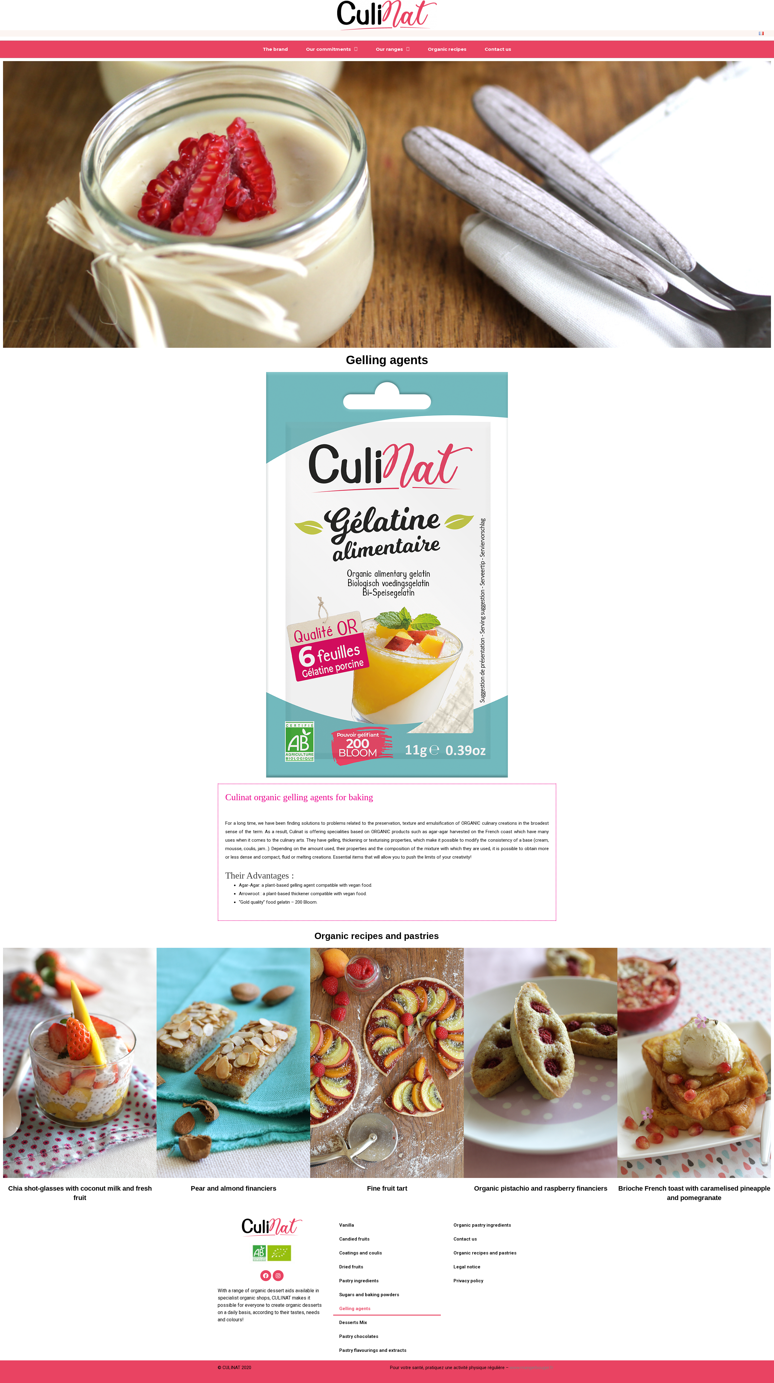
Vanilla (346, 1225)
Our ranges (389, 49)
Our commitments (328, 49)
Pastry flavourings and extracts (372, 1350)
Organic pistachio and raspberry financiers (540, 1188)
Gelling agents (354, 1308)
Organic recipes (447, 49)
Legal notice (467, 1267)
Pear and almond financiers (233, 1188)
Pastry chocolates (358, 1336)
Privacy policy (468, 1281)
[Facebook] (265, 1275)
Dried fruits (351, 1267)
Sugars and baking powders (369, 1294)
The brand (275, 49)
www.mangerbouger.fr (531, 1367)
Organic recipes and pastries (376, 936)
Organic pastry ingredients (482, 1225)
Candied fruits (354, 1239)
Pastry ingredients (359, 1281)
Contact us (498, 49)
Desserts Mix (353, 1322)
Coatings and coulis (360, 1253)
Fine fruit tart (387, 1188)
